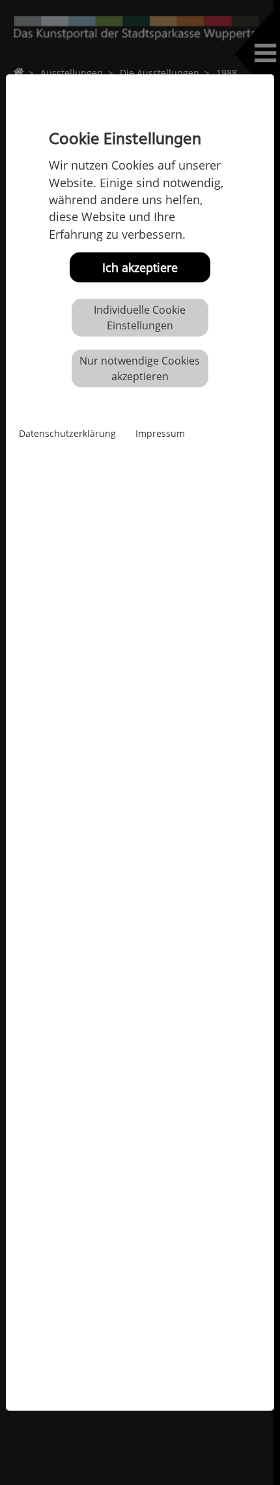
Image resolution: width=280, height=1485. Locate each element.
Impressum (160, 433)
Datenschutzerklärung (67, 433)
